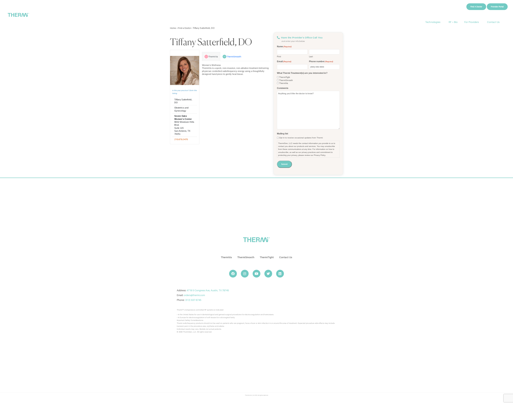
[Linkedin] (280, 274)
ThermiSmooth (286, 80)
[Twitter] (268, 274)
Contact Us (493, 22)
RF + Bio (453, 22)
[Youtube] (256, 274)
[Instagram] (245, 274)
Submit (284, 164)
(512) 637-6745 (193, 300)
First (279, 56)
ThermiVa (283, 83)
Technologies (432, 22)
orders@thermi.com (194, 295)
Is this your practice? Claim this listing (184, 91)
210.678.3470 (181, 139)
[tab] (211, 56)
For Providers (471, 22)
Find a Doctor (184, 28)
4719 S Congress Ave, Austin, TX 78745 (208, 290)
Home (173, 28)
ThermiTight (284, 77)
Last (311, 56)
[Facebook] (233, 274)
